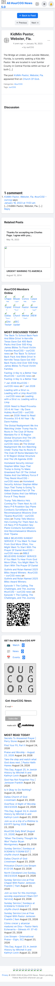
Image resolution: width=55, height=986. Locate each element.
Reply (7, 209)
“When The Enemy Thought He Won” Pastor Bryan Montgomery (20, 841)
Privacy (5, 975)
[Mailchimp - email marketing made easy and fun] (20, 727)
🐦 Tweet (47, 97)
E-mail (9, 706)
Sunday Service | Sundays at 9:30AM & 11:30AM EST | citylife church (19, 851)
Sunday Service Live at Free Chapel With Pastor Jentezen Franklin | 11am (19, 882)
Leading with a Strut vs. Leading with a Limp (20, 399)
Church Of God (31, 78)
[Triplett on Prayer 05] (8, 307)
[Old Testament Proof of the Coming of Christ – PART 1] (8, 323)
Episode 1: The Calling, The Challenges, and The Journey (19, 596)
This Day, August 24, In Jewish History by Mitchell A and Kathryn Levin (20, 814)
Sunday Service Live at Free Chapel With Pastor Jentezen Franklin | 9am (19, 916)
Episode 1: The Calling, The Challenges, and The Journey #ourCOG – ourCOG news (19, 588)
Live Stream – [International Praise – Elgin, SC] (19, 938)
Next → (35, 22)
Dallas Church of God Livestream (15, 798)
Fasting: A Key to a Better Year (20, 379)
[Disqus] (27, 151)
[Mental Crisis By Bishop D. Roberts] (25, 315)
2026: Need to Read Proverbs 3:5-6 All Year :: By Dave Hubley (19, 418)
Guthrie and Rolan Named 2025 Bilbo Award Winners (21, 580)
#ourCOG (18, 84)
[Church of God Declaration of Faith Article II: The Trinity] (16, 315)
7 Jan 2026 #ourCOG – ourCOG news (16, 384)
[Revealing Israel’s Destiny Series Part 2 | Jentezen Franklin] (34, 307)
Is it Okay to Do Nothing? (17, 789)
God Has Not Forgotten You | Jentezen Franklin (20, 781)
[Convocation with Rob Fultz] (25, 298)
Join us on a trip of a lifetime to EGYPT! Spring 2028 (21, 822)
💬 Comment (21, 97)
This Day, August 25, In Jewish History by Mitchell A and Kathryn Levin (20, 772)
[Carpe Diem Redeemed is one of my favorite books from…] (34, 298)
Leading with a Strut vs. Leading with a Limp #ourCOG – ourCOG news (20, 393)
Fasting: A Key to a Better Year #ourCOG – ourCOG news (20, 374)
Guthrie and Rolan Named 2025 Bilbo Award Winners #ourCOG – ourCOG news (21, 572)
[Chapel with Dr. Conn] (8, 298)
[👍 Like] (7, 97)
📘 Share (34, 97)
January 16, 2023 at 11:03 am (19, 202)
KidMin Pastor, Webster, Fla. (28, 75)
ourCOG (12, 87)
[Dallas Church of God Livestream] (8, 315)
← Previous (21, 22)
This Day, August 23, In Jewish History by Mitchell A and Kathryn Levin (20, 949)
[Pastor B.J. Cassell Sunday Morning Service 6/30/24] (25, 307)
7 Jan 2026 (29, 386)
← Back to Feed (27, 15)
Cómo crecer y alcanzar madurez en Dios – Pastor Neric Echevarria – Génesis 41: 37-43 (21, 926)
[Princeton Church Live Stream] (16, 307)
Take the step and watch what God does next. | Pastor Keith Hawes (20, 762)
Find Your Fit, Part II (14, 745)
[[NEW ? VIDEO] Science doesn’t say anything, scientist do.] (34, 315)
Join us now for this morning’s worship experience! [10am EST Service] (21, 895)
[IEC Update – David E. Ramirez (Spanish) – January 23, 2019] (16, 323)
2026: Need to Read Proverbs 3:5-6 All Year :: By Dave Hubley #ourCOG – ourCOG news (20, 411)
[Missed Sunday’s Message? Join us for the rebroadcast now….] (16, 298)
